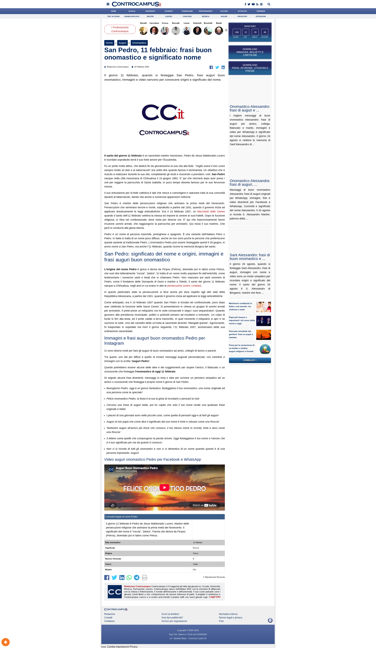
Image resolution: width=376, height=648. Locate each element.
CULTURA (224, 11)
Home (109, 42)
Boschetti (208, 23)
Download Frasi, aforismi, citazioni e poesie (250, 68)
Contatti (108, 617)
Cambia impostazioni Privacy (122, 646)
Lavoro (168, 16)
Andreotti (197, 23)
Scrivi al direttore (170, 614)
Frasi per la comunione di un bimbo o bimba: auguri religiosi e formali (242, 348)
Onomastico (139, 42)
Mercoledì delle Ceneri (211, 211)
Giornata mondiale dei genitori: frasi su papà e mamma (241, 334)
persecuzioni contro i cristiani (184, 285)
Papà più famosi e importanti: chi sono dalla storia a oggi (242, 320)
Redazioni (109, 614)
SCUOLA (132, 11)
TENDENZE (260, 11)
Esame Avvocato (131, 16)
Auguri (224, 16)
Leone (186, 23)
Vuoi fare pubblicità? (172, 617)
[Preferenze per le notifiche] (5, 642)
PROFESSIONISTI (205, 11)
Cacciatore (154, 23)
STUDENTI (169, 11)
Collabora (109, 621)
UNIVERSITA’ (150, 11)
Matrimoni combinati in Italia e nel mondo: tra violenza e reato (240, 306)
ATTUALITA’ (242, 11)
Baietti (219, 23)
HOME (113, 11)
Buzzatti (175, 23)
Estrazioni (261, 16)
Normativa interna (228, 614)
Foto (221, 621)
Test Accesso (113, 16)
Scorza (165, 23)
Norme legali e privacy (230, 617)
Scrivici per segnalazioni (174, 621)
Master (150, 16)
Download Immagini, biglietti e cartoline (249, 52)
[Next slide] (226, 30)
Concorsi (187, 16)
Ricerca (205, 16)
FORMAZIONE (187, 11)
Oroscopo (242, 16)
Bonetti (143, 23)
